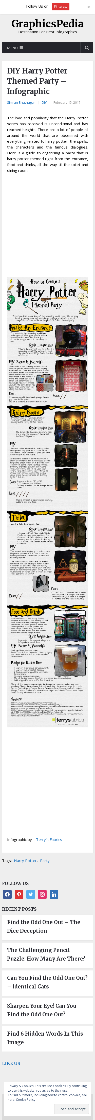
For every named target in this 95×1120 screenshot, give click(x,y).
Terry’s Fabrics (49, 839)
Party (45, 860)
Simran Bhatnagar (21, 102)
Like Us (11, 1063)
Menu (12, 47)
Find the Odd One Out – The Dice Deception (43, 926)
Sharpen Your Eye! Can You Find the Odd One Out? (41, 1010)
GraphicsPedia (47, 23)
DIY (44, 102)
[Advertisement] (47, 225)
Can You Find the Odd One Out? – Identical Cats (47, 982)
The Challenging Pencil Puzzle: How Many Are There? (46, 954)
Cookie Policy (25, 1099)
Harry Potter (25, 860)
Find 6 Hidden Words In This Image (45, 1038)
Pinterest (60, 6)
